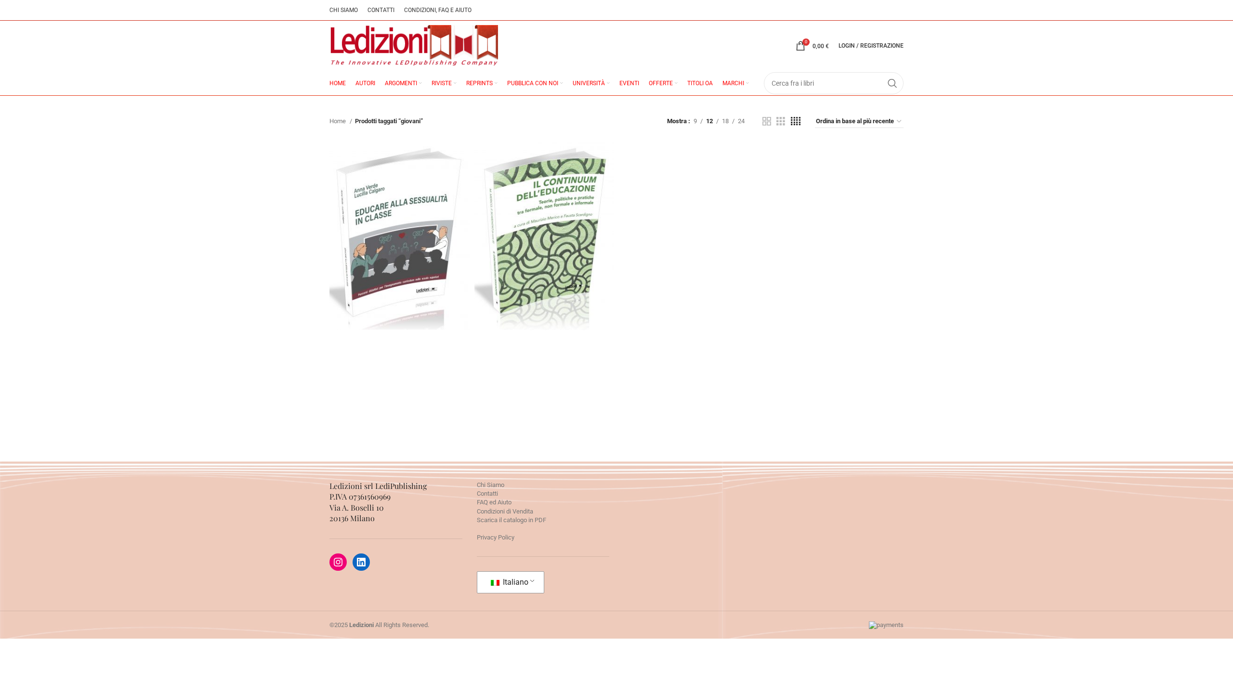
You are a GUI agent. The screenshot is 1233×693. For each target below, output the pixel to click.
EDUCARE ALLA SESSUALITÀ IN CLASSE (399, 211)
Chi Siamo (490, 484)
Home (338, 121)
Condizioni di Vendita (505, 511)
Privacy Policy (495, 537)
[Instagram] (338, 562)
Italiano (514, 582)
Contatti (487, 493)
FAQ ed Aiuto (494, 502)
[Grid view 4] (795, 121)
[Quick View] (356, 273)
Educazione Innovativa (399, 247)
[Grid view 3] (780, 121)
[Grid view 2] (766, 121)
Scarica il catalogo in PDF (511, 520)
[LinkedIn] (361, 562)
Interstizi (544, 240)
